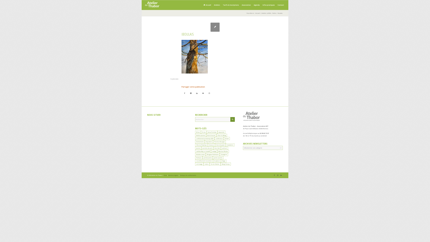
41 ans (204, 132)
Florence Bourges (219, 142)
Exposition (209, 142)
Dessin (227, 138)
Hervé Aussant (220, 145)
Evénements (200, 142)
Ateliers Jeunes (200, 135)
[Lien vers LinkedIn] (281, 175)
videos (207, 164)
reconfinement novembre (204, 161)
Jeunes (198, 148)
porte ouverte (218, 158)
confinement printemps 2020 (205, 138)
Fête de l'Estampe (201, 145)
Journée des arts (207, 148)
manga (214, 151)
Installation (230, 145)
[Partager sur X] (191, 93)
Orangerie (224, 154)
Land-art (224, 148)
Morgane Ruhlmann (213, 154)
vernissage (199, 164)
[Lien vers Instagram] (209, 93)
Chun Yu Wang (221, 135)
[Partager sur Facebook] (185, 93)
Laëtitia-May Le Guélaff (203, 151)
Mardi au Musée (223, 151)
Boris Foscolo (211, 135)
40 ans (198, 132)
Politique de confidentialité (188, 175)
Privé (165, 175)
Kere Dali (217, 148)
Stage (223, 161)
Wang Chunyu (226, 164)
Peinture (198, 158)
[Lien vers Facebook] (274, 175)
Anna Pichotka (212, 132)
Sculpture (217, 161)
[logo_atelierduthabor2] (152, 5)
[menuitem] (207, 5)
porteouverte (208, 158)
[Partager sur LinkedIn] (197, 93)
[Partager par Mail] (203, 93)
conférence (219, 138)
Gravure (211, 145)
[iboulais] (215, 27)
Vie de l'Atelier (215, 164)
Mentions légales (173, 175)
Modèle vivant (200, 154)
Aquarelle (221, 132)
